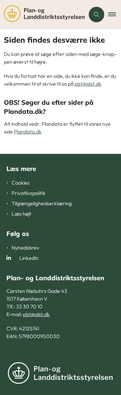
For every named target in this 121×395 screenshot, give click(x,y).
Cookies (21, 182)
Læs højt (21, 213)
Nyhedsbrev (25, 247)
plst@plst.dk (88, 83)
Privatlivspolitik (28, 193)
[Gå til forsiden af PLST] (42, 14)
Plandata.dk (28, 131)
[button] (114, 14)
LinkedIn (29, 258)
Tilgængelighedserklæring (42, 203)
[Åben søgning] (96, 14)
